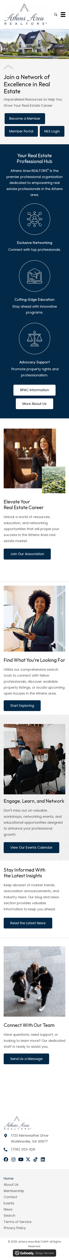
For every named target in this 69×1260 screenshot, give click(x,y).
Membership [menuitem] (14, 1191)
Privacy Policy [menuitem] (15, 1228)
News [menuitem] (8, 1209)
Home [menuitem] (8, 1178)
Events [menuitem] (9, 1203)
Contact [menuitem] (10, 1197)
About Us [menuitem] (11, 1184)
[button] (6, 1159)
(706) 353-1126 (23, 1149)
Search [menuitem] (9, 1215)
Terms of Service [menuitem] (17, 1221)
